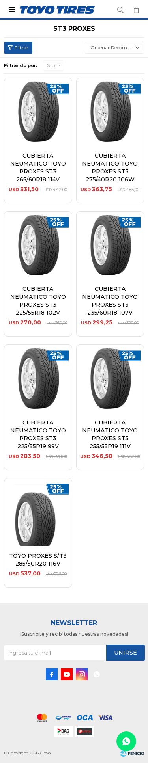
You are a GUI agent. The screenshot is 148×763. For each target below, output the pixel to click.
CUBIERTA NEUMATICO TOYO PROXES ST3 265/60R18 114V (38, 167)
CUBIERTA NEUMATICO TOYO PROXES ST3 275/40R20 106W (110, 167)
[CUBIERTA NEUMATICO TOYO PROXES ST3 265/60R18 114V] (38, 112)
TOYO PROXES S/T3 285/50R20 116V (38, 559)
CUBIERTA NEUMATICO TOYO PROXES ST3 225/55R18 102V (38, 300)
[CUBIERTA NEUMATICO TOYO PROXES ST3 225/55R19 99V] (38, 378)
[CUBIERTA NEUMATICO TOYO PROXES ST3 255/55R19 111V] (110, 378)
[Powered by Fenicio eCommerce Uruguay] (132, 753)
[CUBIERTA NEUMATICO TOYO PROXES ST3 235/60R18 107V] (110, 245)
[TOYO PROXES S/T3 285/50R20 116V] (38, 512)
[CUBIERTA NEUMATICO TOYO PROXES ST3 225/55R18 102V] (38, 245)
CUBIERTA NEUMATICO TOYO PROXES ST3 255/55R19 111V (110, 434)
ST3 (51, 65)
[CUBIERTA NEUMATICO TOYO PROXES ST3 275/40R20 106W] (110, 112)
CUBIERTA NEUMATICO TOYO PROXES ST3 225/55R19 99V (38, 434)
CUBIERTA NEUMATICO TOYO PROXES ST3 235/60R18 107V (110, 300)
